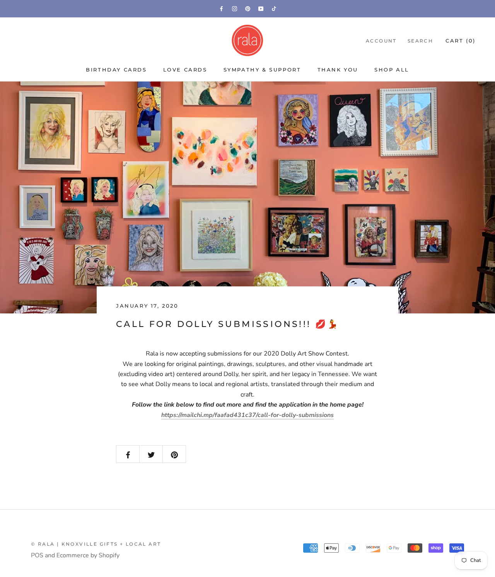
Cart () (461, 40)
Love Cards (185, 69)
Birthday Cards (116, 69)
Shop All (391, 69)
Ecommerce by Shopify (87, 555)
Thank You (337, 69)
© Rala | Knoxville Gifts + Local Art (96, 544)
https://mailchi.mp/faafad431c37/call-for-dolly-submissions (247, 415)
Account (381, 41)
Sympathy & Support (262, 69)
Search (420, 41)
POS (37, 555)
